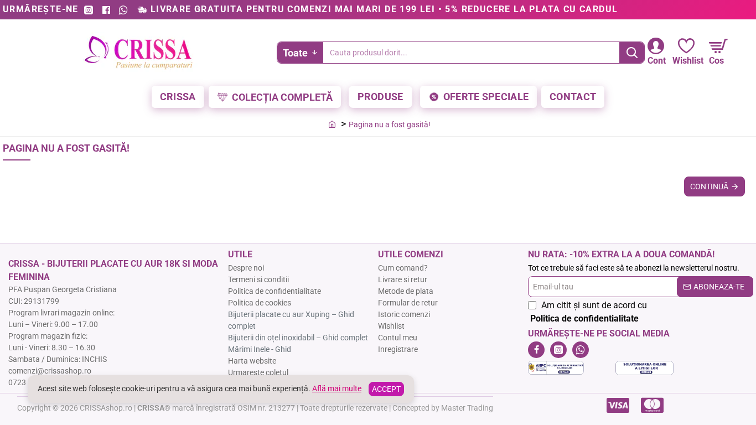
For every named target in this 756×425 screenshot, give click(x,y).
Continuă (709, 186)
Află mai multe (336, 388)
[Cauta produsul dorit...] (631, 52)
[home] (332, 124)
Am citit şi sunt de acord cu (588, 312)
